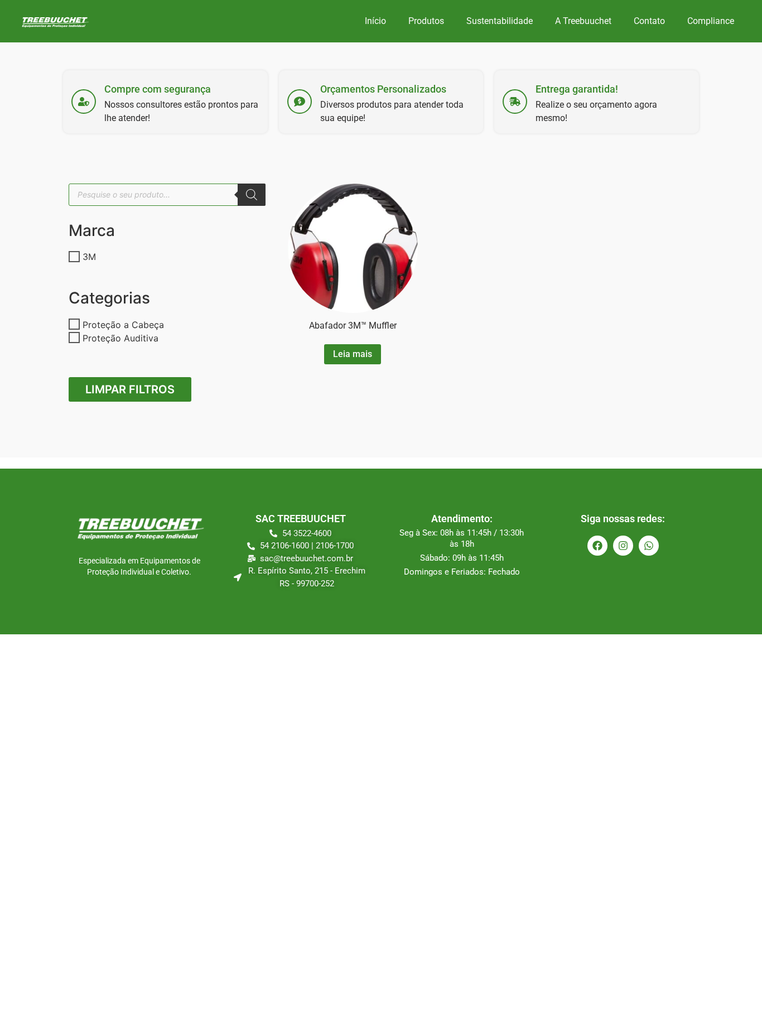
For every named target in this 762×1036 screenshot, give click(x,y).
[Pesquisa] (252, 195)
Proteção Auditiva (120, 337)
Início (375, 21)
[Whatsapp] (649, 546)
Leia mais (352, 354)
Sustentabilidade (499, 21)
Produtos (426, 21)
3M (89, 256)
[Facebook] (597, 546)
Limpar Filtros (130, 389)
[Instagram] (623, 546)
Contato (649, 21)
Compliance (710, 21)
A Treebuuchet (583, 21)
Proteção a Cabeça (123, 324)
